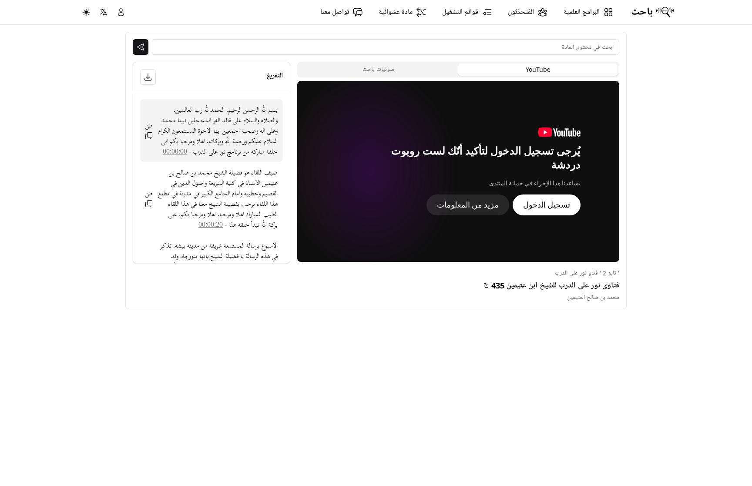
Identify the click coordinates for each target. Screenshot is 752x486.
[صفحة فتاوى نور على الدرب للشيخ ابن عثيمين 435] (486, 285)
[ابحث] (140, 47)
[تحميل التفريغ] (148, 77)
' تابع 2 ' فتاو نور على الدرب (587, 273)
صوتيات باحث (379, 69)
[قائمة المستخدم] (121, 12)
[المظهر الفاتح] (86, 12)
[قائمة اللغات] (103, 12)
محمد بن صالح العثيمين (593, 297)
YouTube (538, 69)
